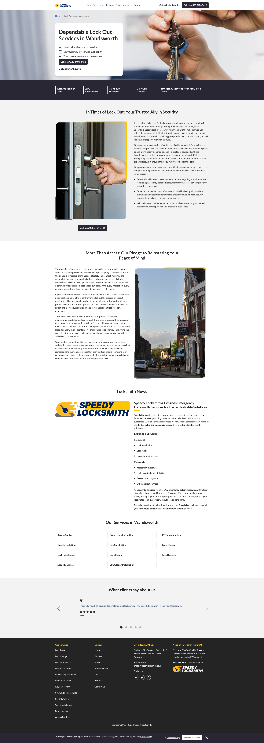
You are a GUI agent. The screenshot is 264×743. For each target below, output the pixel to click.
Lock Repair (116, 555)
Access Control (65, 535)
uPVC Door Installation (122, 565)
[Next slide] (207, 608)
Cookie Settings (173, 738)
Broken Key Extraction (122, 535)
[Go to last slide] (57, 608)
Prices (118, 5)
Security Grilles (65, 565)
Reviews (110, 5)
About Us (127, 5)
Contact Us (139, 5)
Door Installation (66, 545)
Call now (195, 5)
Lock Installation (66, 555)
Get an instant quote (169, 5)
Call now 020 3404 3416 (92, 228)
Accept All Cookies (192, 738)
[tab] (121, 627)
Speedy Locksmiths (143, 725)
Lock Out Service (63, 662)
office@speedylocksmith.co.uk (148, 665)
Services (97, 5)
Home (89, 5)
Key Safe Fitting (118, 545)
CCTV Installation (171, 535)
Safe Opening (169, 555)
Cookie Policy (146, 736)
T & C (97, 674)
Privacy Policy (101, 668)
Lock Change (168, 545)
